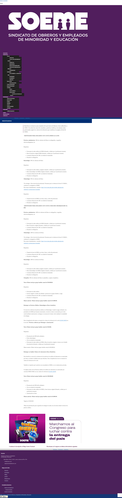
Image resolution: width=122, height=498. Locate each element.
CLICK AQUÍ (52, 371)
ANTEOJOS (12, 57)
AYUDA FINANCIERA (11, 84)
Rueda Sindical (12, 92)
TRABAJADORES (10, 106)
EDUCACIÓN (9, 81)
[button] (46, 49)
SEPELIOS (11, 79)
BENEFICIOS (5, 54)
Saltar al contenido (3, 0)
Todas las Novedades (11, 98)
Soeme (1, 3)
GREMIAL (8, 103)
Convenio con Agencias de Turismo (16, 94)
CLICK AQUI (63, 320)
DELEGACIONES (6, 114)
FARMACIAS (12, 62)
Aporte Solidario (12, 90)
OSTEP (4, 112)
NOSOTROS (5, 53)
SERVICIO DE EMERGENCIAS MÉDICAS (14, 68)
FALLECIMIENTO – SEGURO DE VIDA (14, 74)
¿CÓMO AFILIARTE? (10, 111)
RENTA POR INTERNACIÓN (15, 65)
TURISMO (8, 87)
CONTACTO (5, 115)
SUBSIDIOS (9, 71)
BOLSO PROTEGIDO (10, 86)
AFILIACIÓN (5, 109)
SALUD (8, 56)
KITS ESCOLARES (13, 82)
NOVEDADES (5, 96)
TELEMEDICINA (12, 70)
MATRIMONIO (12, 76)
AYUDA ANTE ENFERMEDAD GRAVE (14, 60)
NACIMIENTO (12, 78)
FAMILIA (8, 101)
